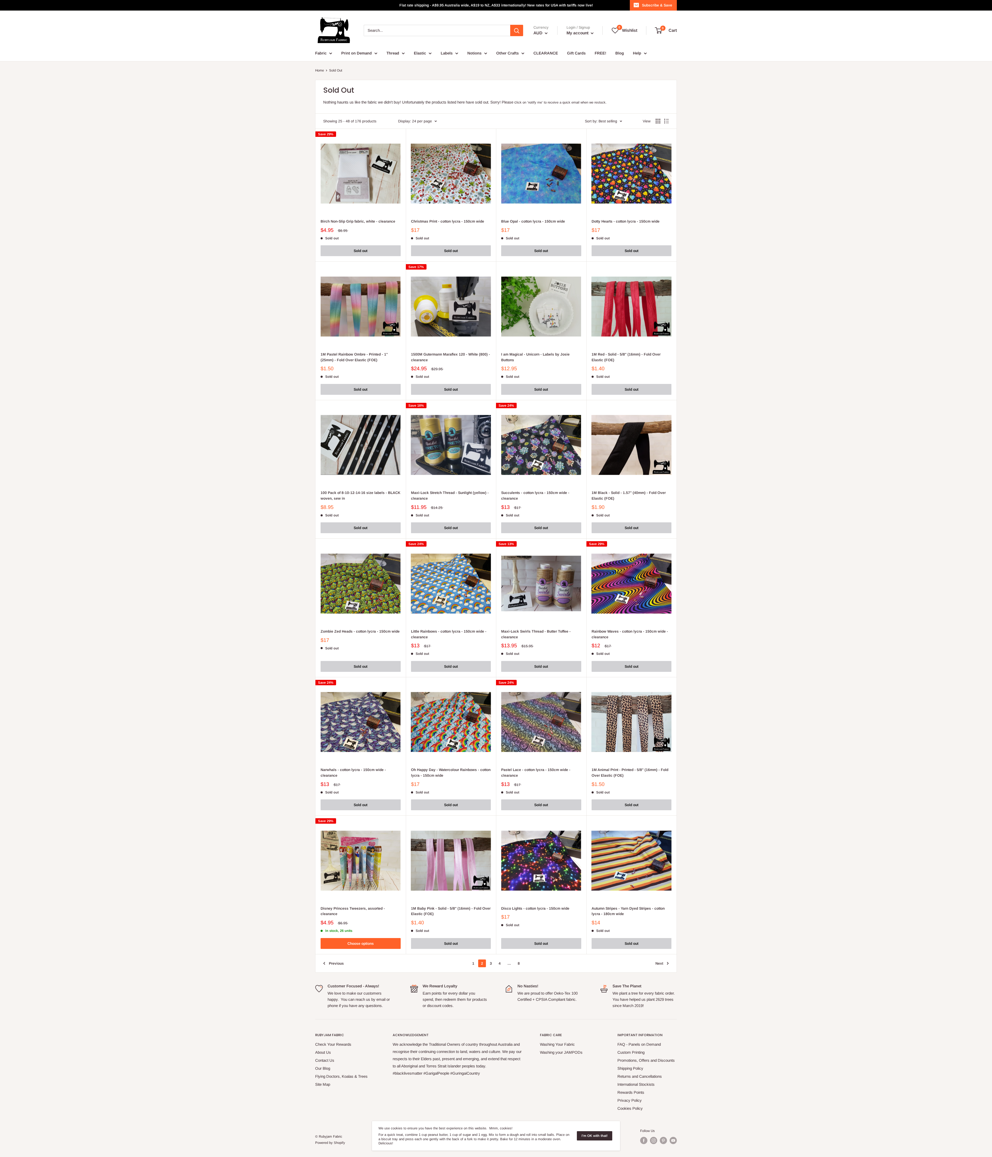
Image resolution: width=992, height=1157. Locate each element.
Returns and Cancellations (639, 1076)
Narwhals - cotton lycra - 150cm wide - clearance (353, 772)
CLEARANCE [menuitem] (545, 53)
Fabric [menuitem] (321, 53)
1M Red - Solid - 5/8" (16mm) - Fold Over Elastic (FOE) (626, 357)
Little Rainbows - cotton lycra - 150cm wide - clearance (448, 634)
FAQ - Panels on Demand (639, 1044)
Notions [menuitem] (474, 53)
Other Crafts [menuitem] (507, 53)
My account (578, 33)
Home (319, 70)
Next (659, 963)
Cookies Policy (630, 1108)
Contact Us (324, 1060)
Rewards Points (630, 1092)
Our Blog (322, 1068)
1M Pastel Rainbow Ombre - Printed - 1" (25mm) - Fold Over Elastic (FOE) (354, 357)
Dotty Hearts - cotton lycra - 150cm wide (626, 221)
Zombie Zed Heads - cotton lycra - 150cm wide (360, 631)
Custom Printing (631, 1052)
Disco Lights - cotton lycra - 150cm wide (535, 908)
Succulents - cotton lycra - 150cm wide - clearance (535, 495)
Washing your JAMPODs (561, 1052)
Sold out (360, 251)
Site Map (322, 1084)
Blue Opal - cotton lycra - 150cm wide (533, 221)
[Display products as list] (666, 121)
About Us (323, 1052)
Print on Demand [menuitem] (356, 53)
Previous (336, 963)
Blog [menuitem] (619, 53)
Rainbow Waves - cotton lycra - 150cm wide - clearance (630, 634)
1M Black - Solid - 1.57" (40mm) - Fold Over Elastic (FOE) (629, 495)
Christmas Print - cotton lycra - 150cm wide (447, 221)
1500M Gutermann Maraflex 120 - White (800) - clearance (450, 357)
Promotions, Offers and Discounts (646, 1060)
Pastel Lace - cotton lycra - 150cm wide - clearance (535, 772)
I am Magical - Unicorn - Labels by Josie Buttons (535, 357)
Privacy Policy (629, 1100)
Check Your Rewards (333, 1044)
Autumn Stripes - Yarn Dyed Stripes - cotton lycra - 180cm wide (628, 911)
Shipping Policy (630, 1068)
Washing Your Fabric (557, 1044)
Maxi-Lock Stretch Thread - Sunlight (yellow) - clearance (450, 495)
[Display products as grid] (658, 121)
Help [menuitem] (637, 53)
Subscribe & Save (657, 5)
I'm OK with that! (595, 1136)
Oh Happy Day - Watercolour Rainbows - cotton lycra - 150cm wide (451, 772)
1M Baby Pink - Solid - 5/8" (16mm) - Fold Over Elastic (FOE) (451, 911)
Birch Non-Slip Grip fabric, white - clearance (358, 221)
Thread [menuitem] (392, 53)
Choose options (360, 943)
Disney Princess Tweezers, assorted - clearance (353, 911)
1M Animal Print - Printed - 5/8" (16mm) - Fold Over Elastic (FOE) (630, 772)
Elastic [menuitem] (420, 53)
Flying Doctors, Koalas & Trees (341, 1076)
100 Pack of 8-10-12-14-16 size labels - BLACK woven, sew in (360, 495)
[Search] (516, 30)
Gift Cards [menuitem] (576, 53)
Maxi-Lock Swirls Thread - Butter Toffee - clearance (536, 634)
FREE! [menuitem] (600, 53)
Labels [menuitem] (447, 53)
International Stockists (636, 1084)
